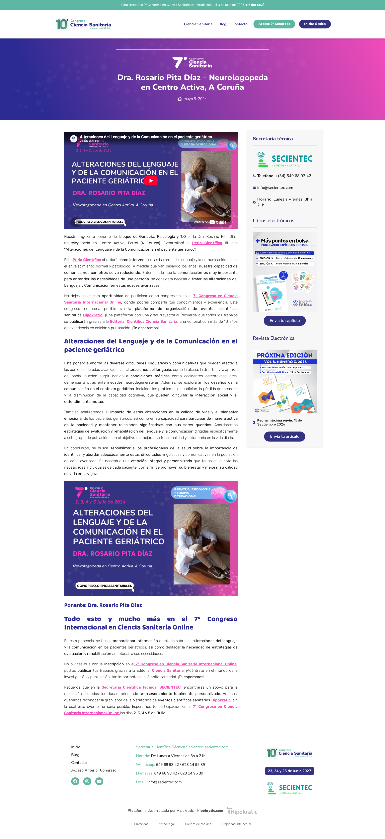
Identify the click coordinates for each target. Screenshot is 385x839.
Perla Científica (207, 243)
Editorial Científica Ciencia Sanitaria (143, 321)
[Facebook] (75, 781)
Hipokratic (92, 315)
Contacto (239, 24)
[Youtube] (99, 781)
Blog (222, 24)
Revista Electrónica (274, 338)
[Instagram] (87, 781)
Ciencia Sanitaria (198, 24)
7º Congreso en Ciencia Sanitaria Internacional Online (185, 664)
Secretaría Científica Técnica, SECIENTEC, (142, 687)
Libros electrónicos (273, 220)
